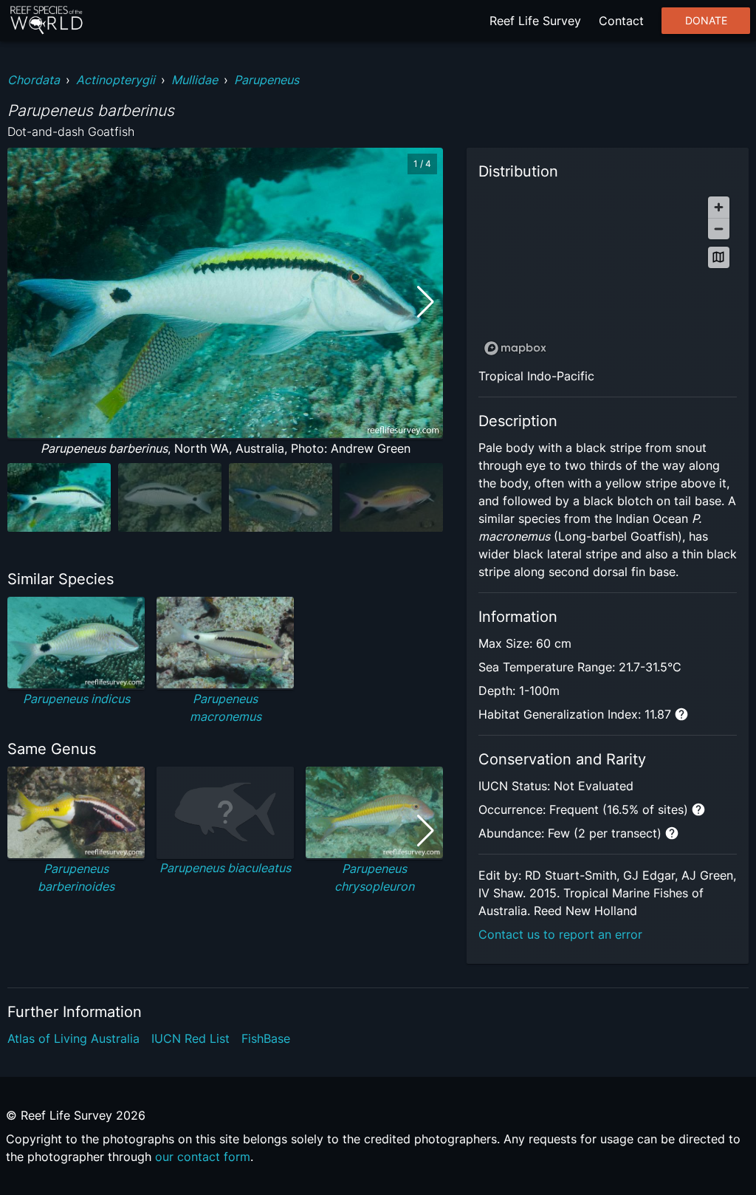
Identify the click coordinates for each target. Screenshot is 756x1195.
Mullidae (194, 79)
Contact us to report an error (560, 934)
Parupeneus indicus (76, 698)
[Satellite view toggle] (718, 257)
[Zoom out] (718, 228)
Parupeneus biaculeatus (225, 867)
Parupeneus (266, 79)
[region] (607, 275)
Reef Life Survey (535, 20)
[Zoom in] (718, 207)
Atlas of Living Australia (73, 1038)
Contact (621, 20)
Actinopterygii (115, 79)
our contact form (202, 1156)
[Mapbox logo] (515, 348)
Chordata (33, 79)
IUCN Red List (190, 1038)
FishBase (265, 1038)
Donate (706, 21)
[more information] (681, 714)
